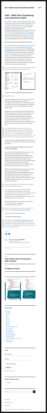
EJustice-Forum (9, 402)
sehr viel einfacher (26, 179)
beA (26, 247)
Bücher (7, 319)
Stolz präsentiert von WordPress (25, 409)
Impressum (7, 405)
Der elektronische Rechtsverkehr (19, 8)
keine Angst (31, 35)
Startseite (7, 399)
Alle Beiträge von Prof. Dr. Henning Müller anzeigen (19, 242)
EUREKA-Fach (24, 59)
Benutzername (8, 354)
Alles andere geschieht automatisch (20, 210)
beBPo (7, 318)
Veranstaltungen (10, 333)
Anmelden (8, 382)
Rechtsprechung (10, 331)
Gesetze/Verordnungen (11, 326)
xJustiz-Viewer (9, 340)
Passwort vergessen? (10, 370)
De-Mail (8, 321)
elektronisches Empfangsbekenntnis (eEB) (15, 26)
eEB (22, 35)
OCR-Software (9, 328)
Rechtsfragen (9, 329)
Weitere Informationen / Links (13, 338)
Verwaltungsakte (10, 336)
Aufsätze (8, 312)
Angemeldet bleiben (11, 363)
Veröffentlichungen (11, 335)
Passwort (7, 359)
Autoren (8, 314)
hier (24, 60)
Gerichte (29, 247)
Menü (39, 7)
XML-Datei (9, 55)
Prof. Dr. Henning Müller (11, 247)
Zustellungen (7, 248)
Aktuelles (8, 311)
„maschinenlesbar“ (13, 170)
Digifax (7, 323)
